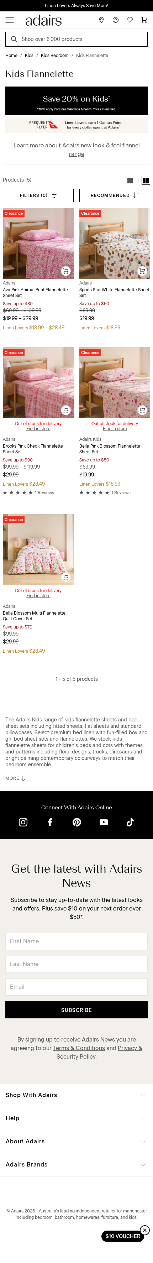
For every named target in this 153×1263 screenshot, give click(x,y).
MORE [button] (12, 778)
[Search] (15, 40)
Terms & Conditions (79, 1048)
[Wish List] (129, 19)
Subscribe (76, 1010)
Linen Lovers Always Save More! (76, 5)
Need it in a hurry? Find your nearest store (5, 5)
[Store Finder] (101, 19)
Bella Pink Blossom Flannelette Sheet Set (109, 449)
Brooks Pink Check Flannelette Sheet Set (33, 449)
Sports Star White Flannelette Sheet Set (114, 292)
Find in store (38, 428)
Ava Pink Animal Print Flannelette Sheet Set (35, 292)
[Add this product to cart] (66, 271)
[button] (130, 180)
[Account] (115, 19)
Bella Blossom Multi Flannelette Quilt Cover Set (34, 616)
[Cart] (144, 19)
